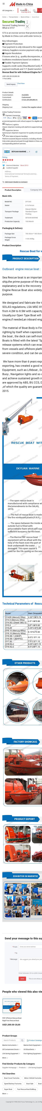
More (4, 1093)
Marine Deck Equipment (32, 1045)
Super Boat (8, 1089)
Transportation (13, 17)
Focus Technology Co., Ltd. (29, 1102)
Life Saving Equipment (10, 1053)
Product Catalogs (35, 1040)
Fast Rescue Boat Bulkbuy (26, 1089)
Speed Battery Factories (12, 1084)
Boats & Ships (25, 17)
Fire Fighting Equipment (32, 1053)
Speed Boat (35, 17)
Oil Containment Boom (10, 1049)
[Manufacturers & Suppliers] (21, 4)
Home (4, 17)
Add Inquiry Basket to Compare (16, 182)
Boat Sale (29, 1084)
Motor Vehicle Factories (32, 1078)
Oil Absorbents (29, 1049)
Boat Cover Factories (11, 1078)
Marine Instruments (9, 1045)
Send (22, 979)
